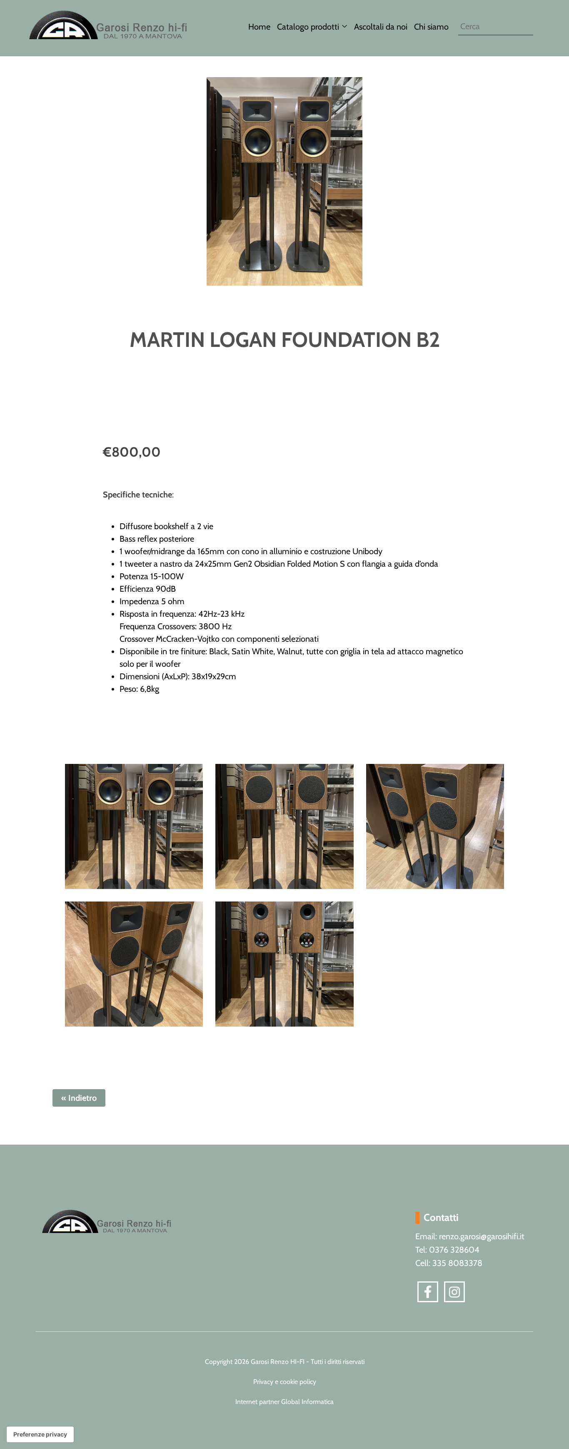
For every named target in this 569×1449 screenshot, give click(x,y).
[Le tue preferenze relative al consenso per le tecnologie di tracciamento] (40, 1434)
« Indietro (79, 1098)
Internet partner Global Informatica (284, 1402)
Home (259, 27)
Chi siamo (431, 27)
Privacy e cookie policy (284, 1382)
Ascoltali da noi (380, 27)
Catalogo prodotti (308, 27)
